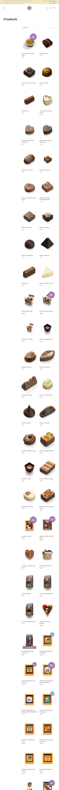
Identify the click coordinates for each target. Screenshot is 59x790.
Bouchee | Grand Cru (45, 367)
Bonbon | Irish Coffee (27, 170)
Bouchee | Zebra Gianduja (46, 478)
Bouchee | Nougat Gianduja (29, 450)
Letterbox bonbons (27, 536)
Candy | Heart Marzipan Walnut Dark (46, 141)
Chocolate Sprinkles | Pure (28, 621)
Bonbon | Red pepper (27, 255)
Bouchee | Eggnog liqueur (46, 339)
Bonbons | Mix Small (27, 339)
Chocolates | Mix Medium (46, 311)
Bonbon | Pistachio (45, 227)
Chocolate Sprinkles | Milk (46, 593)
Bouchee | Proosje (26, 478)
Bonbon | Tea (25, 283)
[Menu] (4, 8)
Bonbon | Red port (44, 255)
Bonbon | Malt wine (27, 227)
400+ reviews (52, 1)
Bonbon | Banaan (44, 53)
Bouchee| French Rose (27, 506)
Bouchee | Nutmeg (44, 423)
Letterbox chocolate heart (28, 565)
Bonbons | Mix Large (27, 311)
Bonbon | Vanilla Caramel (46, 283)
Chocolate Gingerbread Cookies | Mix (28, 651)
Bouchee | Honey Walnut (46, 395)
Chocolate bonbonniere (46, 565)
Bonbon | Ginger (44, 83)
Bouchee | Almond (26, 367)
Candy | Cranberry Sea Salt (29, 83)
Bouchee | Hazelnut (27, 395)
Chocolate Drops (26, 593)
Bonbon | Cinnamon (45, 170)
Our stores (53, 3)
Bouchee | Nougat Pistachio (47, 450)
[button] (47, 8)
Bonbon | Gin (25, 111)
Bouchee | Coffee (26, 423)
